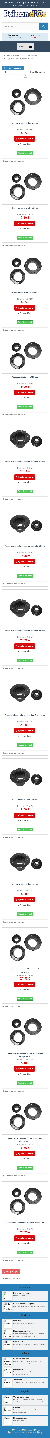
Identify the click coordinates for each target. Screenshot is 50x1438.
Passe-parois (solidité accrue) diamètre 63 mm (25, 631)
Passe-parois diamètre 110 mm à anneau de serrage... (25, 1224)
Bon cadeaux (18, 1369)
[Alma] (22, 1432)
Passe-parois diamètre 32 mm (25, 884)
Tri (6, 72)
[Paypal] (41, 1432)
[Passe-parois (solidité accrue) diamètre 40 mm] (25, 439)
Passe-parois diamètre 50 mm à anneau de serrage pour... (25, 1139)
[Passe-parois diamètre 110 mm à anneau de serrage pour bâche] (25, 1200)
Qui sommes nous (21, 1397)
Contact (16, 1407)
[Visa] (37, 1430)
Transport (17, 1380)
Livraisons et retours (22, 1293)
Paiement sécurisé (21, 1359)
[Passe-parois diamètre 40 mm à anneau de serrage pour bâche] (25, 1031)
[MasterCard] (28, 1430)
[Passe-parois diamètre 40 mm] (25, 101)
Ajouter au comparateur (14, 161)
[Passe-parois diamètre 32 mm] (25, 862)
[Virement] (17, 1430)
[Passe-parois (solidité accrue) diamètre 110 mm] (25, 693)
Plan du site (18, 1342)
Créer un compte (14, 37)
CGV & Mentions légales (23, 1304)
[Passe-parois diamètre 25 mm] (25, 777)
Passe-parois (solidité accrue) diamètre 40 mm (25, 462)
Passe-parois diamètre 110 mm (25, 377)
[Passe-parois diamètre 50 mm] (25, 185)
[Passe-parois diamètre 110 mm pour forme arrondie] (25, 946)
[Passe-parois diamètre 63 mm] (25, 270)
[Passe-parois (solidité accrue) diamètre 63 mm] (25, 608)
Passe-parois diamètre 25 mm (25, 800)
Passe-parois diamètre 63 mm (25, 292)
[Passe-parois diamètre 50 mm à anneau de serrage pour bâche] (25, 1115)
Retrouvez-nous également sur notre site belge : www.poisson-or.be (25, 3)
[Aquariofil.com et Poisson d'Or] (25, 14)
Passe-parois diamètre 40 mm (25, 123)
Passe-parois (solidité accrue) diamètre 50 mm (25, 546)
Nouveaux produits (21, 1331)
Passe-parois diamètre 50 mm (25, 208)
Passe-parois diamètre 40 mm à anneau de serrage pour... (25, 1055)
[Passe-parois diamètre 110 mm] (25, 354)
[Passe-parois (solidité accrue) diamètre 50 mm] (25, 524)
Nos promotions (20, 1418)
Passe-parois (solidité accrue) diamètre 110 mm (25, 715)
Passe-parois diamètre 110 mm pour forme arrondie (25, 970)
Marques (17, 1321)
